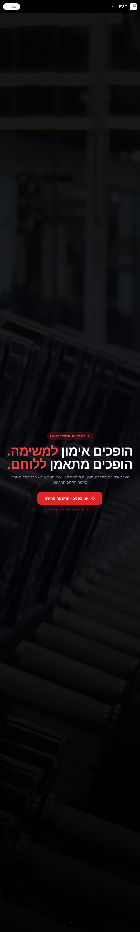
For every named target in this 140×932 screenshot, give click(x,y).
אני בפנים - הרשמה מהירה (67, 498)
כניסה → (12, 6)
